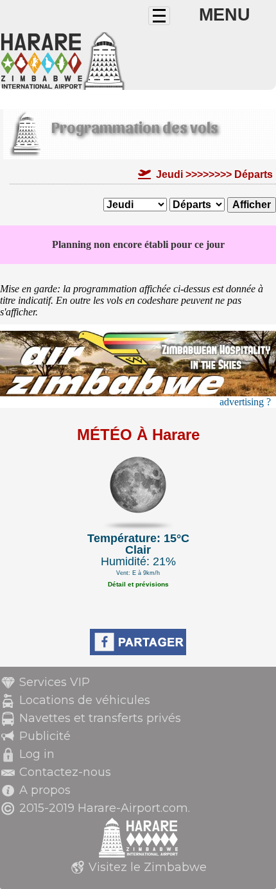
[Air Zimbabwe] (138, 392)
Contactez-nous (65, 772)
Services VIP (54, 682)
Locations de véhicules (84, 700)
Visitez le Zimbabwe (148, 867)
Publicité (45, 736)
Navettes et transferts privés (100, 718)
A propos (45, 790)
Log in (37, 754)
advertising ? (245, 401)
